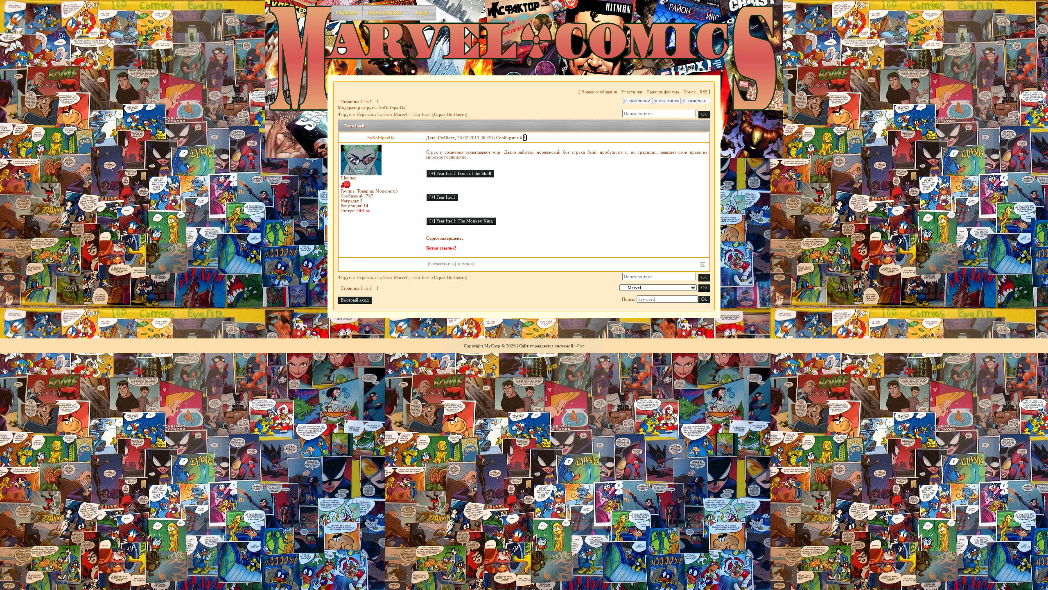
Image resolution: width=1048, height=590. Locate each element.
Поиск (689, 91)
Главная (346, 12)
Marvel (400, 114)
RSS (712, 68)
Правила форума (662, 91)
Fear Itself (421, 114)
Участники (631, 91)
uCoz (579, 345)
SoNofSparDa (392, 107)
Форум (345, 114)
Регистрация (384, 12)
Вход (422, 12)
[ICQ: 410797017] (465, 264)
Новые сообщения (599, 91)
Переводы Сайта (373, 114)
